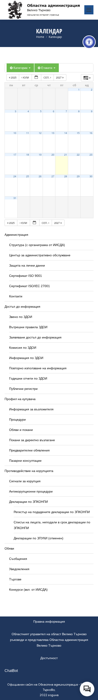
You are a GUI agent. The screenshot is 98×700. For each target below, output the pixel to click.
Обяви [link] (9, 548)
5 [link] (40, 111)
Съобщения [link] (18, 559)
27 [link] (53, 176)
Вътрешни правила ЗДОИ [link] (28, 327)
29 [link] (78, 176)
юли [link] (26, 77)
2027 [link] (59, 77)
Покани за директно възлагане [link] (32, 440)
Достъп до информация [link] (22, 306)
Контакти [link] (15, 296)
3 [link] (15, 111)
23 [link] (91, 154)
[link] (89, 42)
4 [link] (28, 111)
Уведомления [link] (19, 569)
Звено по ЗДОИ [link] (20, 317)
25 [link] (27, 176)
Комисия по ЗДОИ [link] (22, 347)
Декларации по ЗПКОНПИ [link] (28, 501)
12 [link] (40, 133)
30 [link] (91, 176)
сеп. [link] (47, 77)
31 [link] (14, 198)
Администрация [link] (16, 234)
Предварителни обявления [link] (29, 450)
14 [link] (65, 133)
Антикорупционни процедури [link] (31, 491)
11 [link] (27, 133)
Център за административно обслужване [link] (39, 255)
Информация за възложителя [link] (31, 409)
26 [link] (40, 176)
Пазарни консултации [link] (25, 460)
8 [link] (79, 111)
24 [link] (14, 176)
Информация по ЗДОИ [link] (26, 358)
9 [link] (91, 111)
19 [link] (40, 154)
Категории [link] (20, 68)
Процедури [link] (17, 419)
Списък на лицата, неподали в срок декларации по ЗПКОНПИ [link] (52, 525)
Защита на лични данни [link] (27, 265)
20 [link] (53, 154)
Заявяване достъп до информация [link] (35, 337)
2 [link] (91, 89)
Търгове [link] (15, 579)
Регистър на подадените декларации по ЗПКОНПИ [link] (52, 512)
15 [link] (78, 133)
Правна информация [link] (49, 621)
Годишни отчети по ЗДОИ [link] (28, 378)
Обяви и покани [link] (21, 430)
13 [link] (53, 133)
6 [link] (53, 111)
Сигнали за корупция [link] (25, 481)
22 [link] (78, 154)
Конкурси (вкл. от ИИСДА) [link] (28, 589)
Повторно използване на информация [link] (38, 368)
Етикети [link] (47, 68)
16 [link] (91, 133)
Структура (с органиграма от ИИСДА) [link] (37, 245)
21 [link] (65, 154)
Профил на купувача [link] (20, 399)
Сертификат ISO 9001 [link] (25, 276)
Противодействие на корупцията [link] (29, 471)
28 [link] (65, 176)
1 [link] (79, 89)
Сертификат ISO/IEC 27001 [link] (29, 286)
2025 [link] (13, 77)
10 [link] (14, 133)
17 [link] (14, 154)
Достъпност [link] (49, 658)
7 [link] (66, 111)
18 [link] (27, 154)
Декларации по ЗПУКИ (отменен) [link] (38, 538)
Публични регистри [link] (23, 389)
